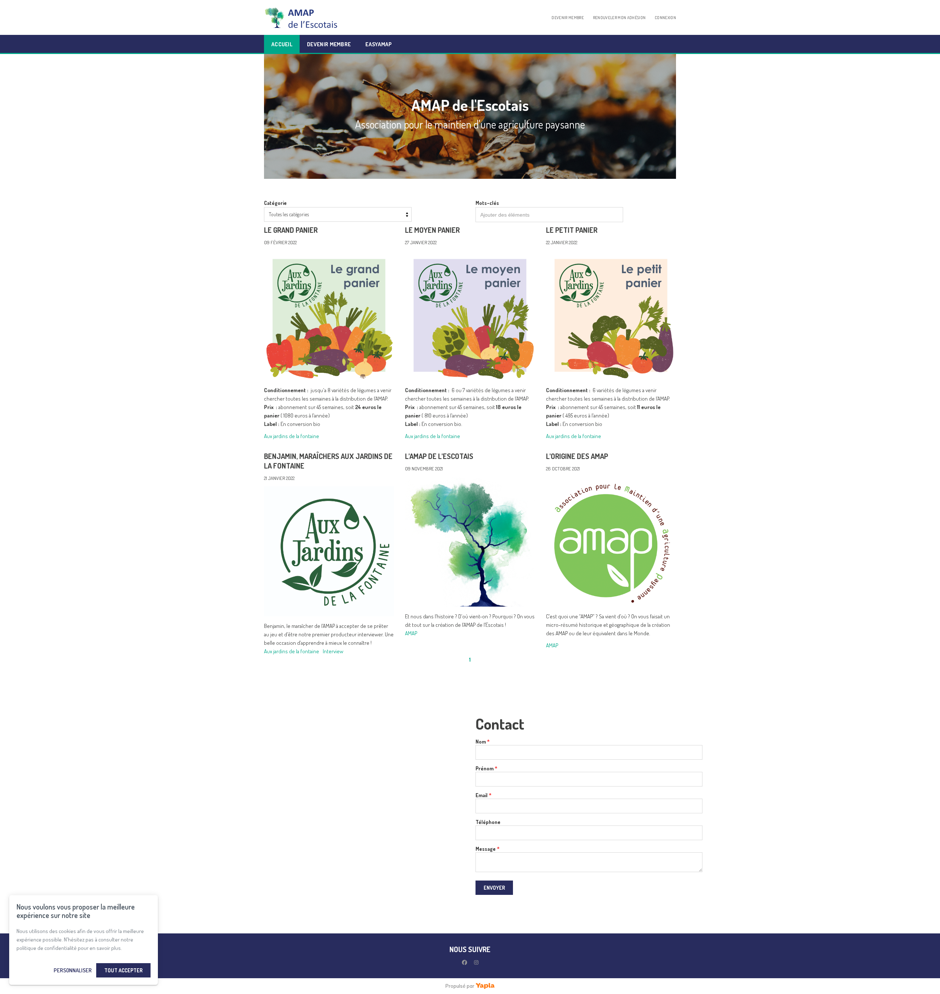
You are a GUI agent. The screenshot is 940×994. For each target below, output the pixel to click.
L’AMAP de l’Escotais (439, 456)
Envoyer (494, 888)
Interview (333, 651)
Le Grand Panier (291, 230)
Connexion (665, 17)
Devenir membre (568, 17)
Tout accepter (123, 970)
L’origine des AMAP (577, 456)
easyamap (378, 44)
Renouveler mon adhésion (619, 17)
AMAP (411, 633)
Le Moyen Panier (432, 230)
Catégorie (275, 203)
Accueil (281, 44)
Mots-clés (487, 203)
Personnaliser (73, 970)
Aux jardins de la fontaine (291, 436)
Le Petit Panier (571, 230)
